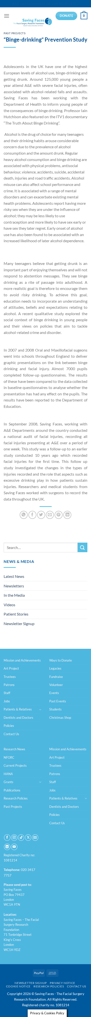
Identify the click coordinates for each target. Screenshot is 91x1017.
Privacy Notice (62, 983)
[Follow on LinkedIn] (7, 847)
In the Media (14, 595)
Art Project (11, 668)
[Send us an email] (35, 837)
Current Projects (15, 765)
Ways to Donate (60, 660)
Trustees (10, 677)
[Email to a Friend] (50, 515)
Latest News (14, 576)
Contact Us (11, 734)
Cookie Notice (18, 986)
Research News (14, 749)
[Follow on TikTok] (21, 837)
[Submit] (82, 547)
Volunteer (56, 685)
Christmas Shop (60, 718)
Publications (12, 790)
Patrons (9, 685)
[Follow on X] (28, 837)
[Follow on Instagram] (14, 837)
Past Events (57, 701)
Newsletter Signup (19, 623)
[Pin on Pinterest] (59, 515)
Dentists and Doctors (18, 718)
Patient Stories (16, 614)
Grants (8, 782)
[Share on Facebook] (32, 515)
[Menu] (6, 16)
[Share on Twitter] (41, 515)
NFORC (9, 757)
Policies (9, 726)
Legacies (55, 668)
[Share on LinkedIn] (67, 515)
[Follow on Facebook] (7, 837)
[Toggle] (40, 709)
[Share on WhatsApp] (24, 515)
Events (54, 693)
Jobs (7, 701)
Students (55, 709)
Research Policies (16, 798)
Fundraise (56, 677)
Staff (7, 693)
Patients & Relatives (18, 709)
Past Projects (14, 33)
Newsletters (14, 585)
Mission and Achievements (22, 660)
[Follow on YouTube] (14, 847)
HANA (8, 774)
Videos (9, 604)
